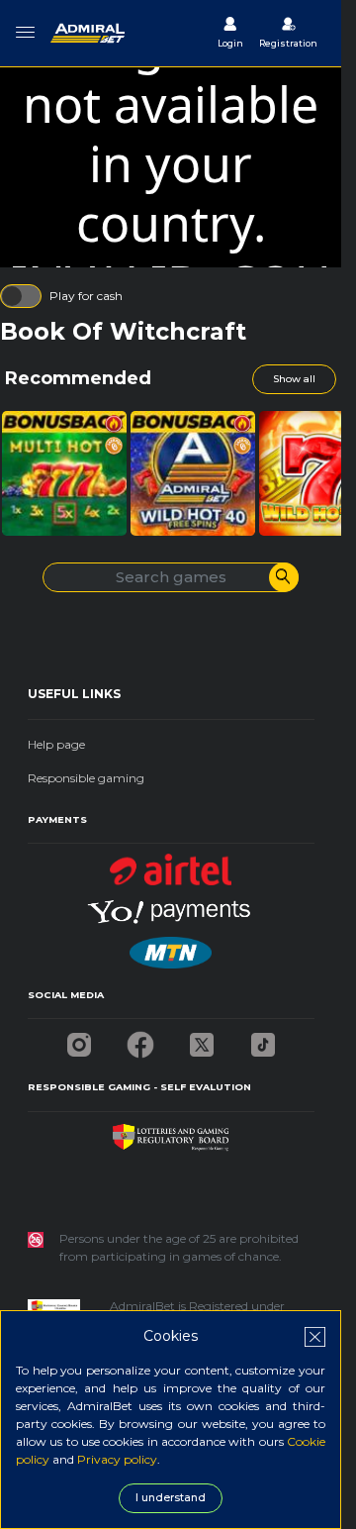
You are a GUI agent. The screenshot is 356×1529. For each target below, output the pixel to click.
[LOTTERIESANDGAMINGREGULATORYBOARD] (170, 1132)
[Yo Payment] (171, 905)
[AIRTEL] (171, 864)
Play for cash (86, 295)
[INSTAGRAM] (79, 1039)
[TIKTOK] (263, 1039)
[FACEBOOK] (140, 1039)
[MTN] (170, 947)
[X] (201, 1039)
